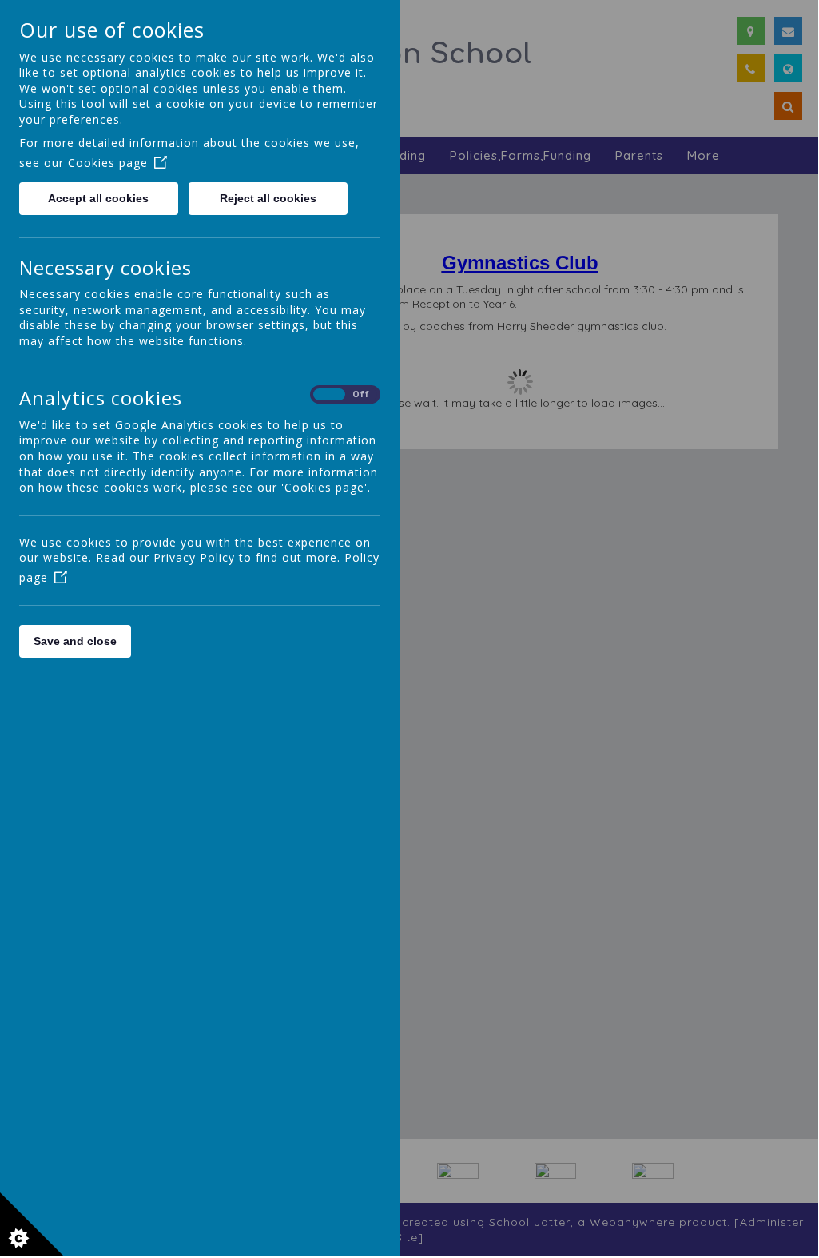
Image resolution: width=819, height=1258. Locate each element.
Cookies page (108, 162)
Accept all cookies (98, 198)
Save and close (75, 641)
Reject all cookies (268, 198)
